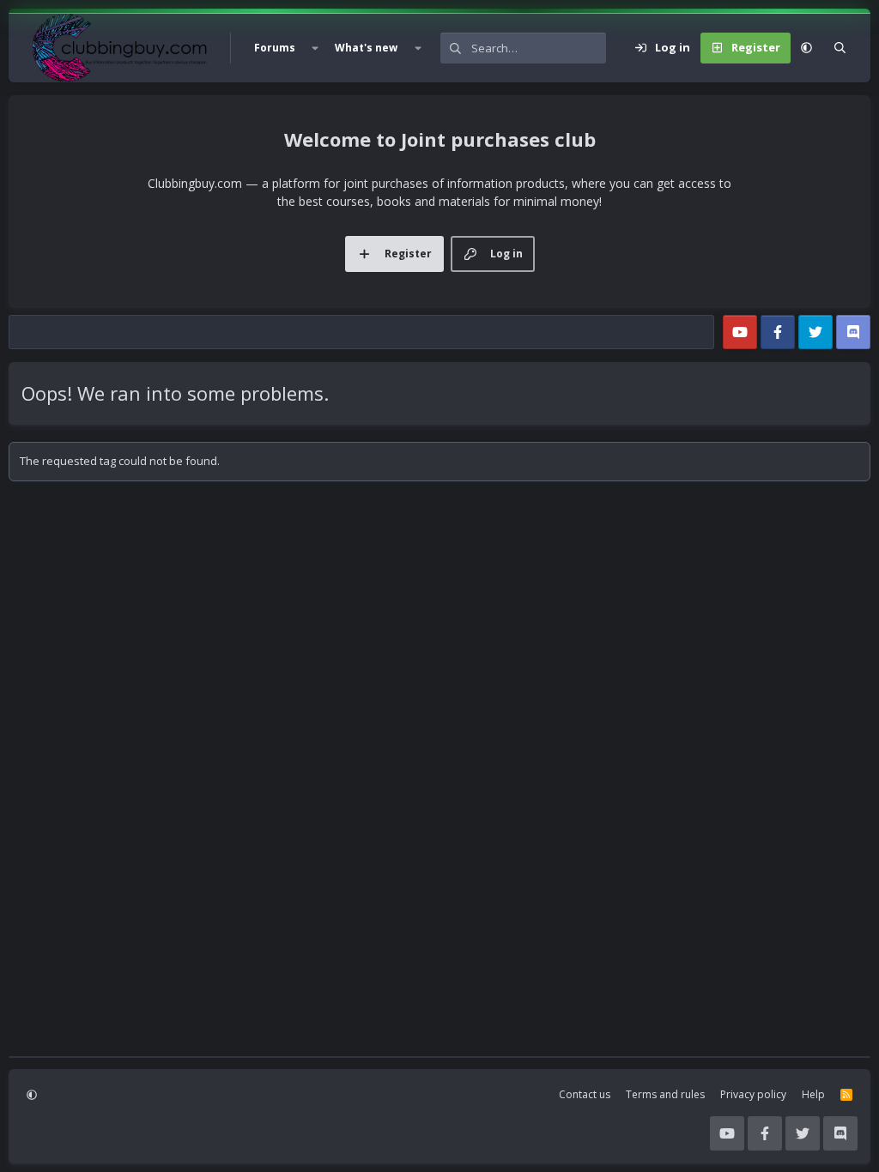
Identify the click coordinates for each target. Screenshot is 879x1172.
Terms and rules (665, 1094)
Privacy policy (753, 1094)
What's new (366, 47)
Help (813, 1094)
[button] (315, 48)
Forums (274, 47)
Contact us (584, 1094)
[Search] (840, 48)
